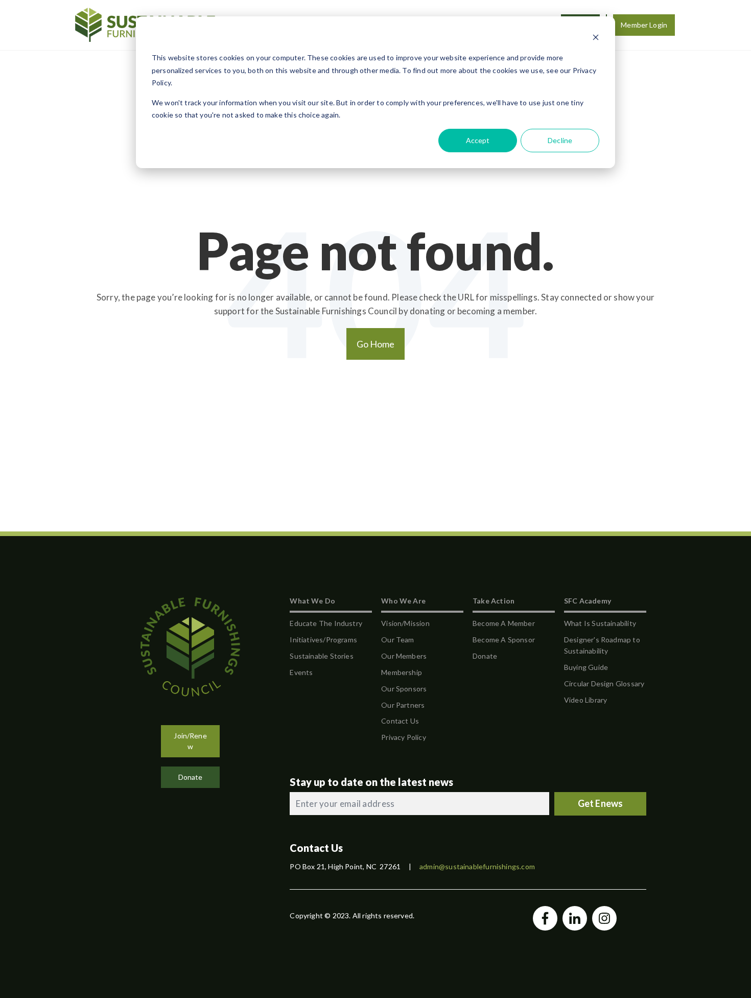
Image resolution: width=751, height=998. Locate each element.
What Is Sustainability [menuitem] (600, 623)
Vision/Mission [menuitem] (405, 623)
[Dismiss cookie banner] (595, 38)
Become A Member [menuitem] (504, 623)
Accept (478, 140)
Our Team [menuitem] (397, 639)
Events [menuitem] (301, 672)
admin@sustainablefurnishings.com (477, 866)
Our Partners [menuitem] (403, 705)
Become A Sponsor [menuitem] (504, 639)
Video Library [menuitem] (585, 699)
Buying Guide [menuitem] (586, 667)
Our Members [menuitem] (404, 656)
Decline (560, 140)
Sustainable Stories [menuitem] (321, 656)
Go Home (376, 344)
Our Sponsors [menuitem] (404, 688)
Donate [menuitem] (485, 656)
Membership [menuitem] (401, 672)
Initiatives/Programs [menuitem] (323, 639)
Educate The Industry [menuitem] (326, 623)
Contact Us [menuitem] (400, 720)
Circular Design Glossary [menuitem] (604, 683)
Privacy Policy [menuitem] (403, 737)
